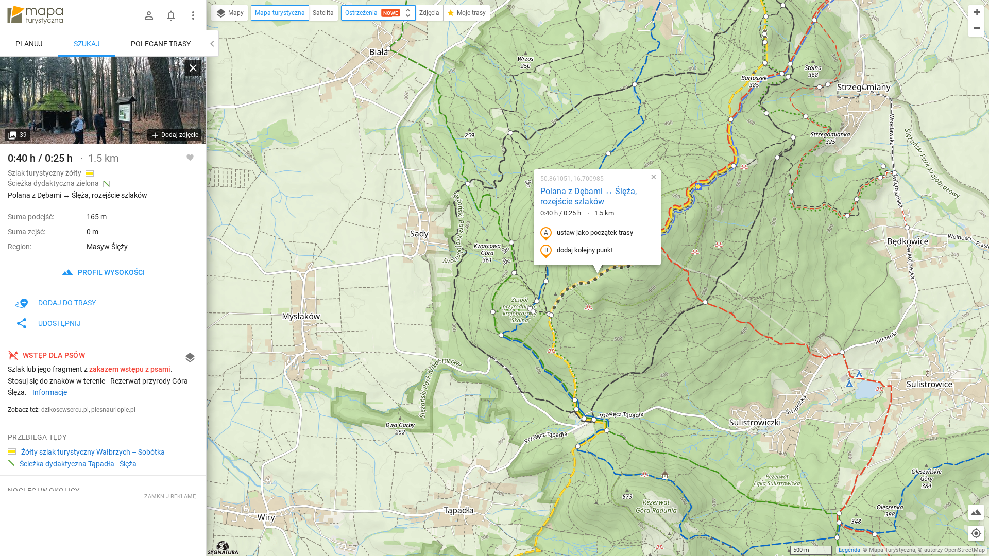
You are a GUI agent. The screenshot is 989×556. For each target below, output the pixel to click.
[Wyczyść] (193, 68)
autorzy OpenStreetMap (954, 550)
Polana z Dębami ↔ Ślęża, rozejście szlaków (588, 196)
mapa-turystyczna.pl (35, 15)
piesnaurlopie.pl (113, 409)
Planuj (29, 44)
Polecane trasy (161, 44)
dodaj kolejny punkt (585, 250)
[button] (388, 48)
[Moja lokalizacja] (976, 533)
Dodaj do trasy (67, 303)
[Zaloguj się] (149, 15)
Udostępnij (59, 323)
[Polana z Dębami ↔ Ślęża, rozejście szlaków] (103, 100)
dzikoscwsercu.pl (65, 409)
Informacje (49, 392)
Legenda (849, 550)
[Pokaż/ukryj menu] (193, 15)
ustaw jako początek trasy (595, 232)
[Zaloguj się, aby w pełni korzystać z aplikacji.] (190, 157)
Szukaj (87, 44)
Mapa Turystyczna (892, 550)
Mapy (235, 12)
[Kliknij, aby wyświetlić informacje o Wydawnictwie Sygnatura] (223, 548)
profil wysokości (110, 272)
